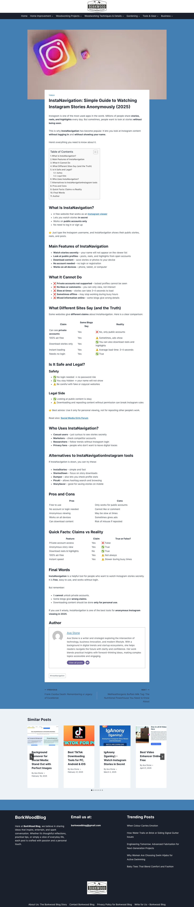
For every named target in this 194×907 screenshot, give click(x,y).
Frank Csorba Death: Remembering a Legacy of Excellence (68, 694)
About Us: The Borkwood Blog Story (48, 904)
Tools (52, 95)
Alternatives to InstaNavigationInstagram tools (74, 182)
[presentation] (42, 735)
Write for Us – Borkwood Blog (149, 904)
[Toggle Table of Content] (94, 152)
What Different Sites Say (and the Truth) (72, 166)
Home (24, 16)
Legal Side (61, 176)
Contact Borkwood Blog (81, 904)
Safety (59, 173)
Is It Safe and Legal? (62, 169)
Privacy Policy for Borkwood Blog (114, 904)
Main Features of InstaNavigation (68, 159)
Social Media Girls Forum (74, 418)
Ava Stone (73, 633)
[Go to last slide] (32, 757)
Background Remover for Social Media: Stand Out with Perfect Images (42, 760)
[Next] (162, 757)
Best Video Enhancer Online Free (150, 756)
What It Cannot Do (61, 162)
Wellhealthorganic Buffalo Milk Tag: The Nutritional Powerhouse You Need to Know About (126, 696)
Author (56, 196)
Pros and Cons (60, 186)
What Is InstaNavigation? (64, 156)
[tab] (91, 790)
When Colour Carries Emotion (142, 825)
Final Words (59, 192)
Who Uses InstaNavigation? (65, 179)
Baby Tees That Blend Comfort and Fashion (150, 866)
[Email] (87, 663)
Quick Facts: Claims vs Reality (67, 189)
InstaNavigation (57, 676)
